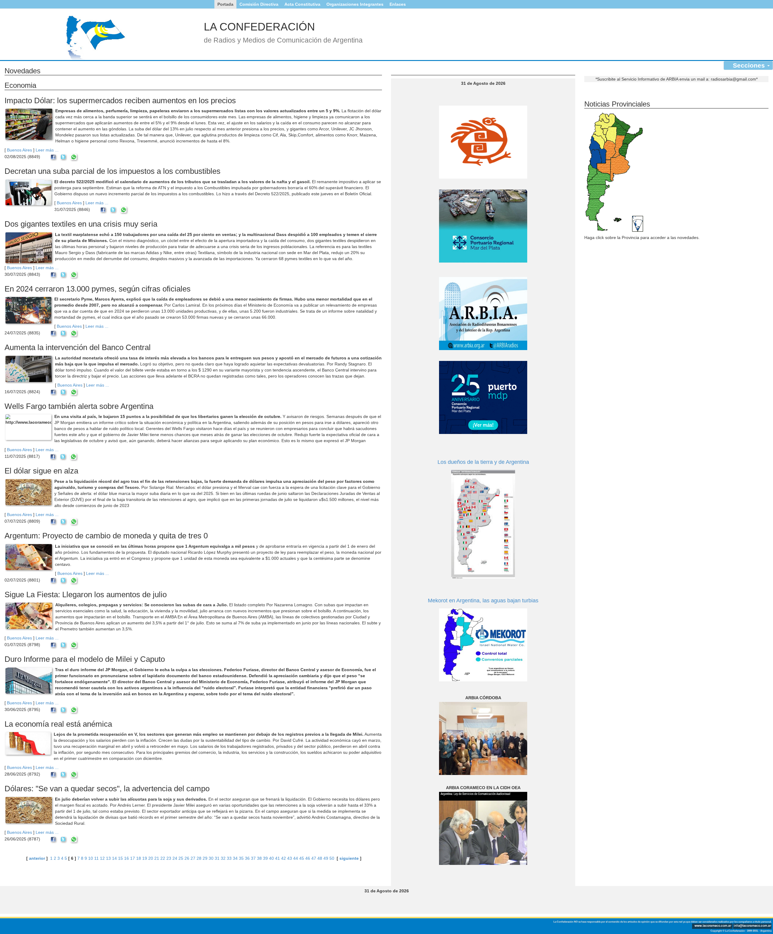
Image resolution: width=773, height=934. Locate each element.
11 (96, 858)
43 (289, 858)
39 (265, 858)
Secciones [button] (750, 65)
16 (126, 858)
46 (307, 858)
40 (271, 858)
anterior (37, 858)
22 (162, 858)
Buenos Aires (19, 150)
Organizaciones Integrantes (354, 4)
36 (247, 858)
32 (223, 858)
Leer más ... (47, 150)
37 (253, 858)
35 (241, 858)
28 (199, 858)
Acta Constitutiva (302, 4)
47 (313, 858)
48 (319, 858)
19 (144, 858)
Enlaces (398, 4)
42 (283, 858)
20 (150, 858)
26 (186, 858)
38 (259, 858)
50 (331, 858)
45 (301, 858)
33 (229, 858)
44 (295, 858)
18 (138, 858)
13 (108, 858)
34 (235, 858)
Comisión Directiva (258, 4)
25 (180, 858)
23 (168, 858)
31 (217, 858)
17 (132, 858)
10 (90, 858)
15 (120, 858)
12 (102, 858)
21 (156, 858)
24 (174, 858)
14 (114, 858)
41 (277, 858)
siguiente (349, 858)
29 (205, 858)
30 (211, 858)
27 (193, 858)
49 (325, 858)
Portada (225, 4)
